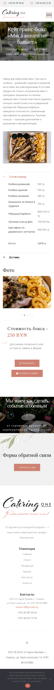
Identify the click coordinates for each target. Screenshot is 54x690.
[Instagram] (27, 642)
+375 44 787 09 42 (27, 612)
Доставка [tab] (14, 257)
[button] (27, 363)
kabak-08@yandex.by (27, 607)
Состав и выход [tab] (17, 176)
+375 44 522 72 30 (27, 618)
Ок (27, 686)
